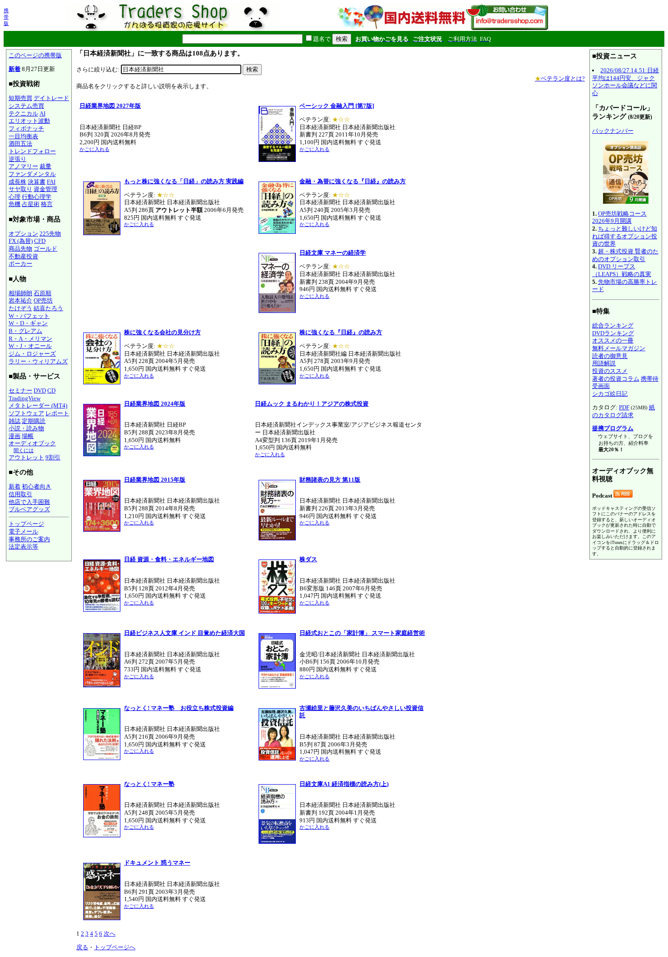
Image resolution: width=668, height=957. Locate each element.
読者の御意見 (610, 356)
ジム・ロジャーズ (32, 353)
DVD (40, 390)
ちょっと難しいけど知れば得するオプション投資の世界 (624, 236)
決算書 (36, 181)
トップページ (26, 523)
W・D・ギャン (28, 323)
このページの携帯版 (35, 55)
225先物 (50, 233)
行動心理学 (36, 196)
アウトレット (26, 457)
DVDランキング (613, 333)
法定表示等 (23, 546)
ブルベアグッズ (29, 509)
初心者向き (36, 486)
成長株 (17, 181)
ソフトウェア (26, 413)
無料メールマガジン (618, 348)
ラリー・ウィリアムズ (38, 361)
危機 (14, 204)
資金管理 (45, 189)
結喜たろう (48, 308)
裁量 (45, 166)
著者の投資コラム (615, 378)
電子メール (23, 531)
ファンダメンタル (32, 174)
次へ (109, 933)
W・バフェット (29, 315)
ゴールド (45, 248)
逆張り (17, 159)
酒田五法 (20, 143)
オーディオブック (32, 443)
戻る (82, 947)
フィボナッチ (26, 128)
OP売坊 (43, 300)
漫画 (14, 436)
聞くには (24, 450)
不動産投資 (23, 256)
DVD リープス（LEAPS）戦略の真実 (621, 270)
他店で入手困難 (29, 502)
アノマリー (23, 166)
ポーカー (20, 263)
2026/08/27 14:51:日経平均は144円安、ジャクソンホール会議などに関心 (625, 81)
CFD (39, 240)
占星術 (31, 204)
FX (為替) (21, 240)
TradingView (24, 398)
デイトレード (51, 98)
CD (51, 390)
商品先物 (20, 248)
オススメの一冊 (612, 340)
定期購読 (33, 421)
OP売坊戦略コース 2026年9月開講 (619, 217)
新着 (14, 68)
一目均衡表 (23, 136)
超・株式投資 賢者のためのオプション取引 (625, 255)
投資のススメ (610, 371)
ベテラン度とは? (560, 78)
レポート (57, 413)
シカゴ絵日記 (610, 393)
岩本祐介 (20, 300)
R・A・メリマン (30, 338)
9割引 (52, 457)
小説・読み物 (26, 428)
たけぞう (20, 308)
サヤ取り (20, 189)
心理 (14, 196)
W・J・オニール (30, 346)
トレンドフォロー (32, 151)
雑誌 (14, 421)
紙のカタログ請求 (623, 411)
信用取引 (20, 494)
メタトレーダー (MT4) (38, 405)
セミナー (20, 390)
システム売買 (26, 105)
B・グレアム (25, 330)
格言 (47, 204)
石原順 (42, 293)
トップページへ (114, 947)
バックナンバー (612, 130)
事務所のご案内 (29, 539)
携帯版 (6, 17)
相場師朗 (20, 293)
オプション (23, 233)
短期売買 (20, 98)
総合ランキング (612, 325)
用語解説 (604, 363)
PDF (624, 407)
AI (42, 113)
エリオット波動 (29, 120)
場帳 (28, 436)
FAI (51, 181)
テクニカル (23, 113)
